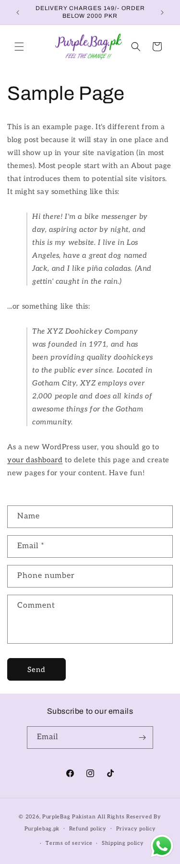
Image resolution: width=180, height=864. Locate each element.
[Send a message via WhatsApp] (162, 846)
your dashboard (34, 460)
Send (36, 669)
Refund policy (88, 829)
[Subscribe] (142, 737)
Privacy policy (136, 829)
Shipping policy (123, 843)
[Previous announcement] (17, 12)
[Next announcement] (162, 12)
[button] (19, 46)
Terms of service (69, 843)
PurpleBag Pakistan (69, 817)
